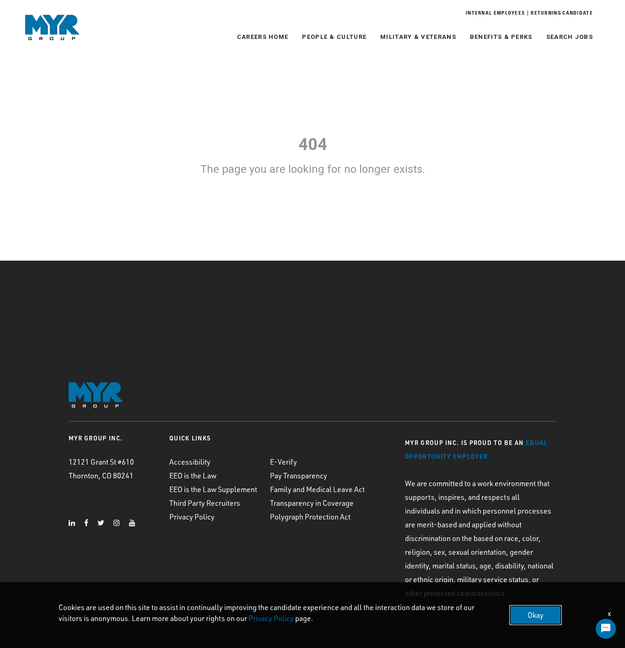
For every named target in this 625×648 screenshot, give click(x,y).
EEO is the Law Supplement (213, 489)
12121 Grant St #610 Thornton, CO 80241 (101, 468)
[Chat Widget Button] (606, 629)
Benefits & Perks (501, 36)
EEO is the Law (192, 475)
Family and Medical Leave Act (317, 489)
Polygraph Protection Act (310, 516)
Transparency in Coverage (312, 503)
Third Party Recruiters (204, 503)
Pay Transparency (298, 475)
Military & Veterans (418, 36)
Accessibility (189, 461)
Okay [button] (536, 615)
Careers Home (263, 36)
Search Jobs (569, 36)
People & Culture (334, 36)
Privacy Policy (192, 516)
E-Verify (283, 461)
